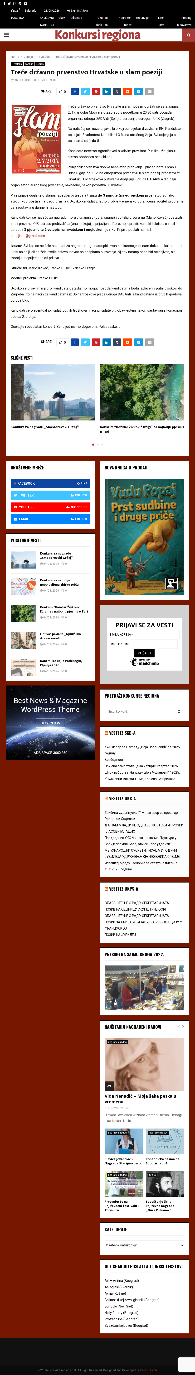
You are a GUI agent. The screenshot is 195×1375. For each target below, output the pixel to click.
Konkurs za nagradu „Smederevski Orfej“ (45, 427)
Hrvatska (17, 64)
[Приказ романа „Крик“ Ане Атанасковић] (23, 640)
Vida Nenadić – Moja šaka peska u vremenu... (140, 1099)
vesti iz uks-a (122, 798)
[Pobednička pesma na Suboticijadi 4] (165, 1141)
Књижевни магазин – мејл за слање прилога (140, 779)
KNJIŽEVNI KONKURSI (47, 21)
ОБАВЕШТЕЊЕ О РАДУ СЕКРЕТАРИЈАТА (137, 903)
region (40, 64)
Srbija (152, 1175)
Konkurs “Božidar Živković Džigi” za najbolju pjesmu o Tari (142, 429)
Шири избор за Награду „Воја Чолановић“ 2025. (142, 772)
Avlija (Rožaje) (115, 1293)
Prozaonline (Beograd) (122, 1319)
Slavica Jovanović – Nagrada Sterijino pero (123, 1161)
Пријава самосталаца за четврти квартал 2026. (142, 766)
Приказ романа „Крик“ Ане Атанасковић (61, 636)
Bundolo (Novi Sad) (119, 1306)
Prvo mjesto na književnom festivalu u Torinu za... (122, 1206)
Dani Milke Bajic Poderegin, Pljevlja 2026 (61, 663)
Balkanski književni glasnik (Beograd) (132, 1300)
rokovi (62, 17)
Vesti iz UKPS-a (123, 889)
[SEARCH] (179, 711)
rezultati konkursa (102, 21)
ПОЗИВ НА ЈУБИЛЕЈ (120, 935)
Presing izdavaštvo (184, 21)
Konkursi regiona (97, 35)
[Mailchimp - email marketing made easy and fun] (145, 662)
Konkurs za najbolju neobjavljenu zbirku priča (59, 582)
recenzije (142, 17)
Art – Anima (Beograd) (122, 1281)
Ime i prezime (121, 644)
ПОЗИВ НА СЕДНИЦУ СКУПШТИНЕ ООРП (136, 909)
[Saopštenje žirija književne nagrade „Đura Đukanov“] (165, 1183)
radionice (76, 17)
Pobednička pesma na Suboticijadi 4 (162, 1161)
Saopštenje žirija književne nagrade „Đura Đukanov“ (160, 1206)
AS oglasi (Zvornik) (119, 1287)
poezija (29, 64)
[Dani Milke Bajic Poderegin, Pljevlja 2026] (23, 667)
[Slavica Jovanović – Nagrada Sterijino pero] (124, 1141)
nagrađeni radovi (125, 21)
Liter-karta (161, 21)
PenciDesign (148, 1370)
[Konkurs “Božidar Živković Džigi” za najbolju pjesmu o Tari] (23, 613)
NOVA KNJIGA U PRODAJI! (127, 467)
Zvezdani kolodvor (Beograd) (126, 1325)
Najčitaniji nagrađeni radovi (133, 1027)
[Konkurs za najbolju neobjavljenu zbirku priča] (23, 586)
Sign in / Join (79, 10)
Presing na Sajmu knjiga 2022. (134, 954)
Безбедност (114, 760)
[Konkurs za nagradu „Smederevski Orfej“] (23, 560)
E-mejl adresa (121, 634)
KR (16, 80)
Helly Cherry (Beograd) (121, 1313)
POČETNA (17, 17)
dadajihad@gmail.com (28, 236)
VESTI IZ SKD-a (122, 733)
